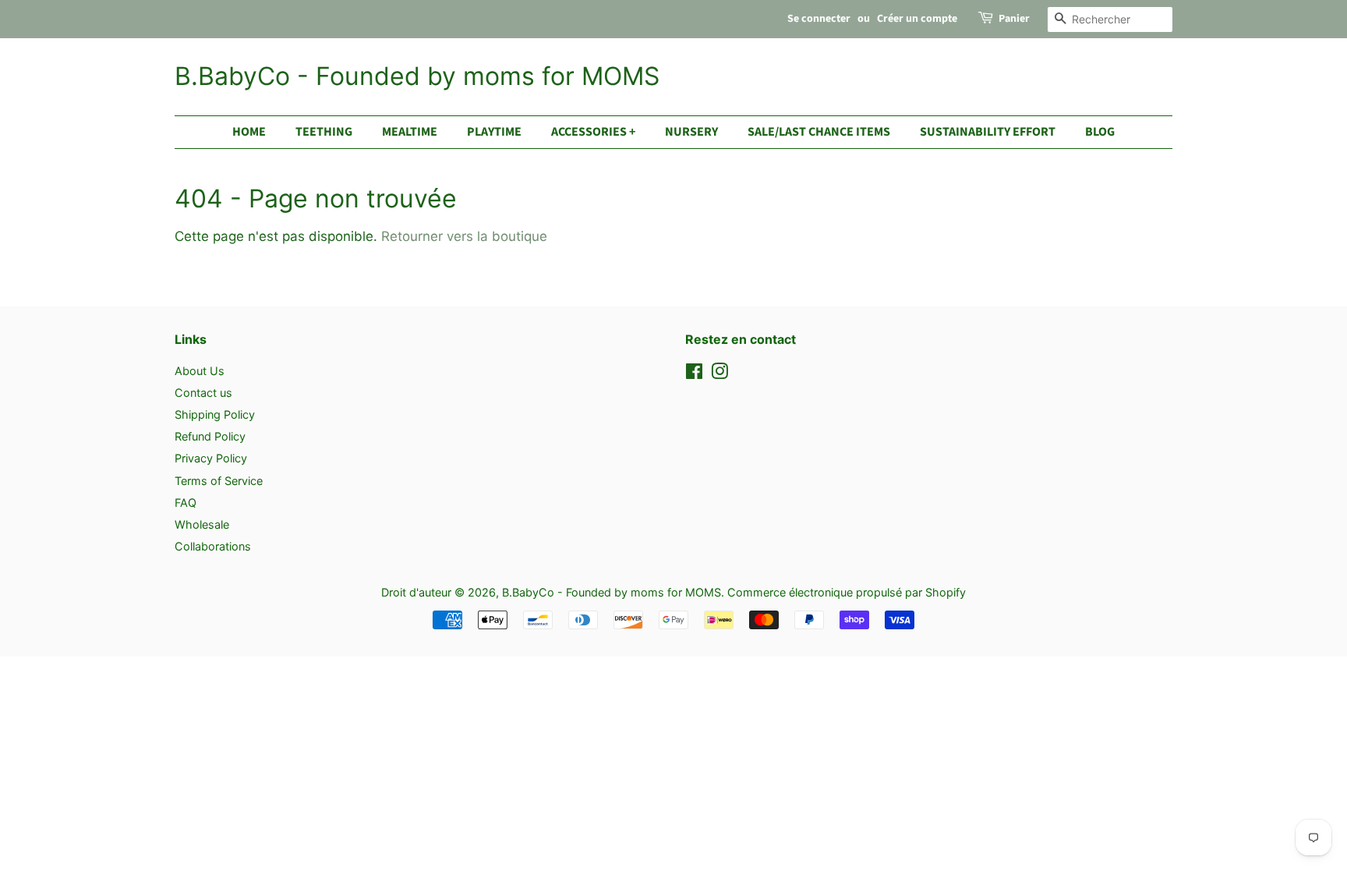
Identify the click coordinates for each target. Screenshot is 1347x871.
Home (249, 131)
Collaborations (213, 546)
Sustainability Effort (987, 131)
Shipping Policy (215, 414)
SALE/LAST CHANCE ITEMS (819, 131)
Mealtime (409, 131)
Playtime (494, 131)
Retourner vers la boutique (464, 236)
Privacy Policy (211, 458)
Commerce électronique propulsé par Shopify (846, 592)
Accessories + (593, 131)
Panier (1014, 19)
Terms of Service (219, 480)
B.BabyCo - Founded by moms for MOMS (417, 76)
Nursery (691, 131)
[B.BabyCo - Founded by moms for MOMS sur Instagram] (719, 374)
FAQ (185, 502)
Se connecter (818, 19)
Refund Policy (210, 436)
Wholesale (202, 524)
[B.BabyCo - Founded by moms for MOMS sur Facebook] (694, 374)
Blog (1100, 131)
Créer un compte (917, 19)
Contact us (203, 392)
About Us (199, 370)
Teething (323, 131)
